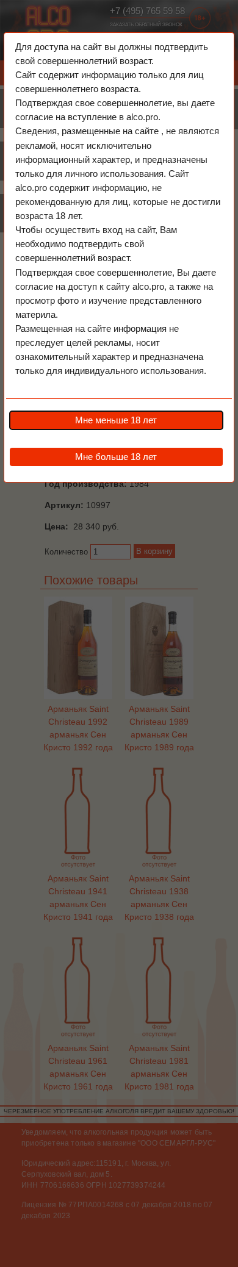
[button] (116, 420)
